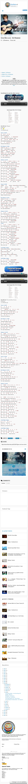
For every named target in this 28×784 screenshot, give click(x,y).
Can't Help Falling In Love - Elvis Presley (16, 615)
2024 (5, 672)
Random (5, 35)
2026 (5, 668)
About (3, 744)
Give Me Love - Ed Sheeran (10, 697)
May (6, 702)
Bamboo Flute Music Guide (13, 627)
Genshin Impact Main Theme (14, 547)
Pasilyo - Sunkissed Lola (13, 541)
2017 (5, 679)
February (7, 707)
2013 (5, 712)
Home (2, 35)
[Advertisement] (14, 57)
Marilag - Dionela (11, 560)
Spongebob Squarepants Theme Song (16, 652)
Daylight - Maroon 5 (8, 694)
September (7, 689)
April (6, 704)
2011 (5, 715)
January (6, 709)
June (6, 701)
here (14, 85)
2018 (5, 678)
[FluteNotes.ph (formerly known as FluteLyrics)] (8, 7)
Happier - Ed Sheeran (6, 72)
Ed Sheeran (10, 35)
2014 (5, 710)
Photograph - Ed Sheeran (9, 695)
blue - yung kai (11, 621)
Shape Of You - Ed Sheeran (7, 74)
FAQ (2, 746)
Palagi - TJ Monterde (12, 658)
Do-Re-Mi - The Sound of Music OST (15, 639)
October (6, 687)
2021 (5, 673)
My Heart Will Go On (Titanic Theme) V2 (16, 603)
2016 (5, 681)
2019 (5, 676)
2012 (5, 713)
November (7, 685)
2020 (5, 675)
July (6, 692)
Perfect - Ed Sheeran (6, 76)
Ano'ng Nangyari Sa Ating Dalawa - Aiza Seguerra (14, 699)
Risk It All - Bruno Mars (12, 535)
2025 (5, 670)
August (6, 690)
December (7, 684)
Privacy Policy (16, 744)
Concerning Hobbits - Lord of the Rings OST (13, 693)
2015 (5, 683)
